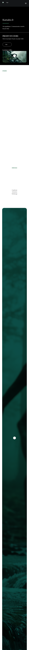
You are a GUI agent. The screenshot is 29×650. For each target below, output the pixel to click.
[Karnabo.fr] (7, 3)
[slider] (4, 56)
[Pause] (3, 52)
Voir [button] (6, 44)
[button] (26, 3)
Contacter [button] (8, 157)
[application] (14, 57)
